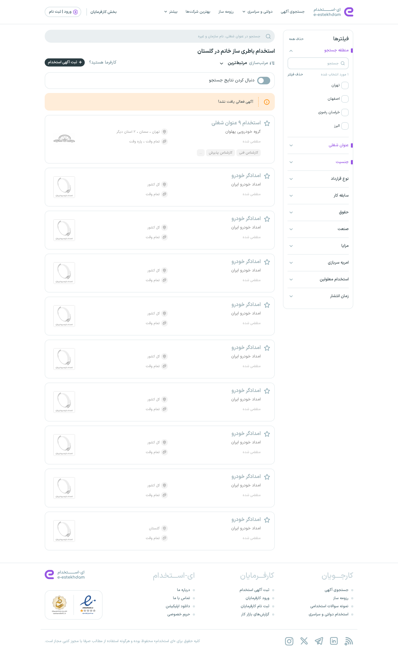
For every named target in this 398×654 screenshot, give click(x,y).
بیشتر (173, 12)
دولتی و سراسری (260, 12)
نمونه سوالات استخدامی (329, 606)
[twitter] (304, 641)
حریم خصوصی (178, 614)
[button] (318, 85)
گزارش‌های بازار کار (255, 614)
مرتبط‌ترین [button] (237, 63)
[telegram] (319, 641)
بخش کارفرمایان (103, 12)
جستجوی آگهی (293, 12)
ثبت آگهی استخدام (63, 62)
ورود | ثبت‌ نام (60, 12)
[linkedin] (333, 641)
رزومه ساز (226, 12)
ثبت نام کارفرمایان (255, 606)
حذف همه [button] (296, 39)
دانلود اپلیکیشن (178, 606)
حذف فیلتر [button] (295, 74)
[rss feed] (348, 641)
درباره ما (183, 590)
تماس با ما (181, 598)
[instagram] (289, 641)
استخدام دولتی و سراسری (328, 614)
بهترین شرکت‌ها (198, 12)
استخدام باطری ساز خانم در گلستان (236, 51)
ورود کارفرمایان (257, 598)
